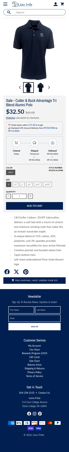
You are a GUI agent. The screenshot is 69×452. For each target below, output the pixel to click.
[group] (28, 87)
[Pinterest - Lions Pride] (40, 414)
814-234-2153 (26, 392)
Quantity (11, 192)
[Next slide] (49, 87)
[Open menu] (6, 4)
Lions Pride (38, 434)
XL (29, 184)
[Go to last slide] (20, 87)
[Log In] (55, 4)
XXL (38, 184)
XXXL (47, 184)
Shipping (10, 117)
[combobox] (40, 12)
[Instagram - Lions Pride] (34, 414)
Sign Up (34, 326)
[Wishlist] (50, 4)
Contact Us (44, 392)
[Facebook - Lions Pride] (29, 414)
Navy (10, 172)
